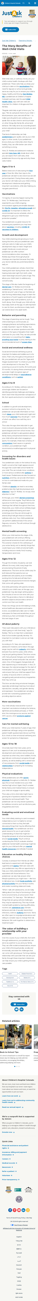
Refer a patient (8, 1171)
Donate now (7, 1132)
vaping (16, 866)
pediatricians (7, 137)
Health (10, 973)
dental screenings (26, 498)
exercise (13, 417)
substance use (18, 908)
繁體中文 (19, 1249)
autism (20, 377)
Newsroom (6, 1167)
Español (19, 1237)
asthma (28, 473)
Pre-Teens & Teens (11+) (27, 981)
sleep (9, 414)
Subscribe (12, 29)
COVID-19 (6, 211)
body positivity (26, 881)
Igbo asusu (19, 1293)
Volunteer (6, 1175)
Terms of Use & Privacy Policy (15, 1218)
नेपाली (19, 1273)
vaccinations (24, 86)
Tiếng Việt (19, 1241)
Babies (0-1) (27, 977)
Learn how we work (10, 1096)
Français (19, 1269)
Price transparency (9, 1180)
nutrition (5, 478)
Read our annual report (11, 1107)
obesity (13, 487)
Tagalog (19, 1277)
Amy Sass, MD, (15, 153)
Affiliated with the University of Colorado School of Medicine (19, 1229)
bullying (20, 913)
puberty (22, 649)
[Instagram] (28, 1210)
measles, (14, 208)
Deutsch (19, 1265)
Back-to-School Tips (9, 1052)
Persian (19, 1289)
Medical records (8, 1163)
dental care (6, 287)
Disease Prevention (27, 973)
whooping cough (25, 208)
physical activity (8, 884)
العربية (19, 1261)
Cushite (19, 1285)
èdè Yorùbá (19, 1297)
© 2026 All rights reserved (19, 1221)
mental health (8, 829)
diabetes (5, 492)
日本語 (19, 1281)
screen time (27, 342)
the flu (7, 208)
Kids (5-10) (10, 986)
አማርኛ (19, 1257)
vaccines (10, 227)
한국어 (19, 1245)
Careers (5, 1159)
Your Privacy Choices (21, 1225)
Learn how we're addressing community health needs (18, 1101)
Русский (19, 1253)
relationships (7, 766)
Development (10, 977)
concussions (7, 443)
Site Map (29, 1218)
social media (24, 763)
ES (24, 3)
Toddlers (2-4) (10, 981)
